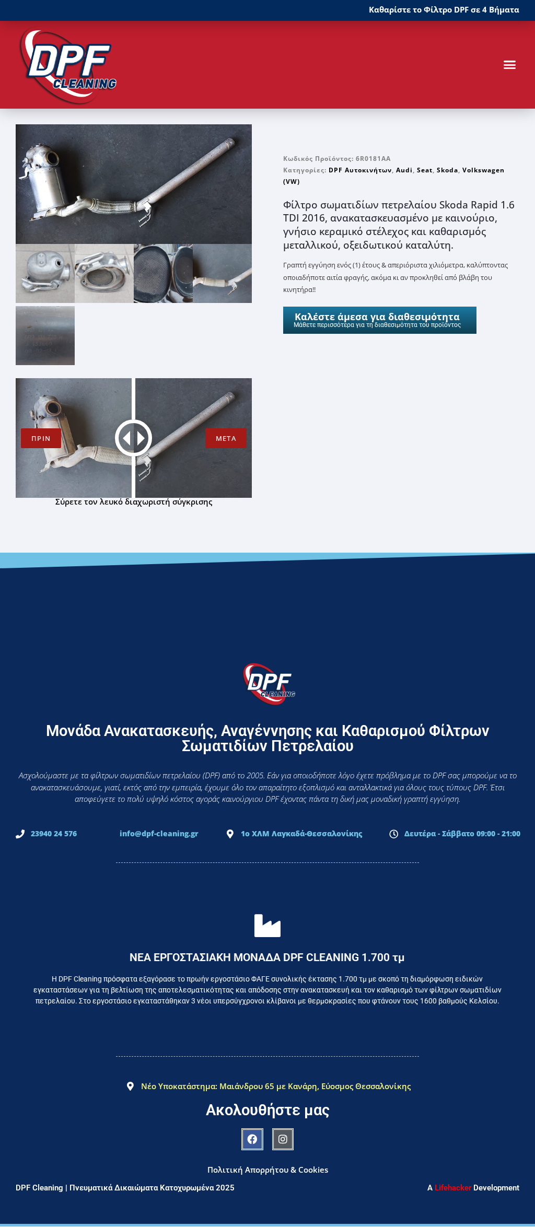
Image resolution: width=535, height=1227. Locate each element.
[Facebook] (252, 1139)
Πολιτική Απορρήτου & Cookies (267, 1169)
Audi (404, 170)
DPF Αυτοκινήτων (360, 170)
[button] (509, 65)
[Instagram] (283, 1139)
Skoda (447, 170)
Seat (425, 170)
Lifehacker (453, 1188)
